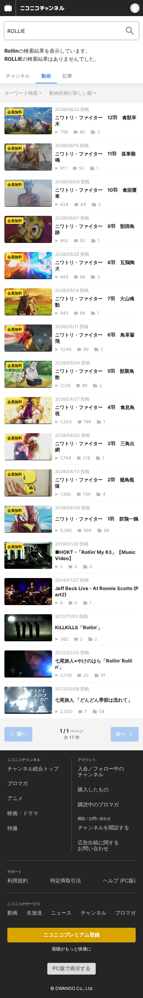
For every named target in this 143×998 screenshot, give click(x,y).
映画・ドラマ (22, 813)
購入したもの (93, 789)
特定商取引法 (65, 880)
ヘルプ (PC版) (119, 880)
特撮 (12, 828)
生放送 (34, 912)
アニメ (15, 798)
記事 (67, 76)
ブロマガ (17, 783)
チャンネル (18, 76)
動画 (46, 76)
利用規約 (17, 880)
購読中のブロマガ (98, 804)
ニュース (61, 912)
